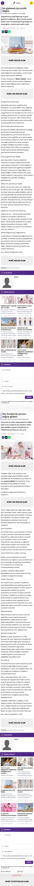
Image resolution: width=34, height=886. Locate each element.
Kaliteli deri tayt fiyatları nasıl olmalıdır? (25, 328)
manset (8, 268)
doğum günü (10, 730)
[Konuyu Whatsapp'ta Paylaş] (9, 31)
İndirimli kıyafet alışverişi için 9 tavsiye (8, 306)
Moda (9, 13)
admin (16, 277)
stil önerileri (16, 268)
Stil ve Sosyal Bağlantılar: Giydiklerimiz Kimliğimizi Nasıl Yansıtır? (25, 352)
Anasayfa (4, 13)
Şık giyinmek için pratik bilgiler (8, 791)
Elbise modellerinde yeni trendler (8, 351)
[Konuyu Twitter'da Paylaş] (6, 31)
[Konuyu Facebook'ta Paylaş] (3, 31)
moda (12, 268)
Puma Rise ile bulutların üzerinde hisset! (8, 328)
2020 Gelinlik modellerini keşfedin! (25, 769)
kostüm (14, 730)
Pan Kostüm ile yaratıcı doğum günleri (24, 306)
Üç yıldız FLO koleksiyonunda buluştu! (8, 814)
